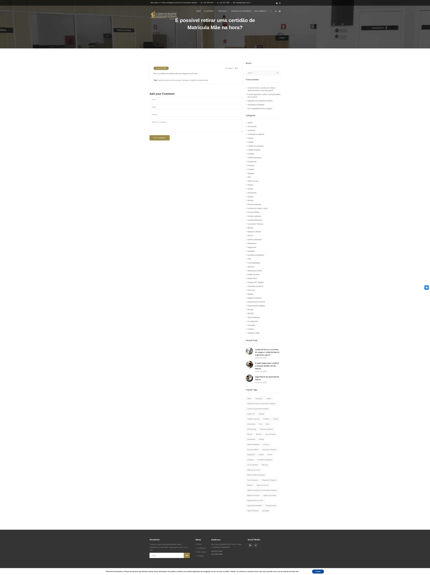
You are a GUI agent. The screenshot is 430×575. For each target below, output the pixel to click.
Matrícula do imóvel (253, 470)
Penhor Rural (252, 278)
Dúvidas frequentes (254, 204)
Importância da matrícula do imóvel (259, 101)
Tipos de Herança (253, 317)
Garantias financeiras (254, 220)
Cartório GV (251, 414)
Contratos (250, 165)
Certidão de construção (255, 146)
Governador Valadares (255, 224)
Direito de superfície (266, 429)
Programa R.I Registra (269, 480)
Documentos (251, 193)
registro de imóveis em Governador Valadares (262, 490)
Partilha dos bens (253, 274)
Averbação (251, 130)
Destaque (250, 173)
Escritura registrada (254, 216)
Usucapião (251, 325)
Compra (275, 419)
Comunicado (252, 161)
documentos (251, 439)
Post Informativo (252, 480)
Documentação (270, 434)
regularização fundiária (254, 505)
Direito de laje (251, 429)
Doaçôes (259, 434)
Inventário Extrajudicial (255, 255)
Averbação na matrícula (255, 134)
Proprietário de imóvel (255, 286)
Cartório (250, 138)
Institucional (251, 247)
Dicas (268, 424)
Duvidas (250, 197)
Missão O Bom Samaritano (256, 475)
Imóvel (270, 454)
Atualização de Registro (255, 105)
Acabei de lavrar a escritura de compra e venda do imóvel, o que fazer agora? (267, 352)
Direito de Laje (252, 181)
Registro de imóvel (253, 495)
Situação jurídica (271, 505)
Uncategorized (252, 321)
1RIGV (250, 123)
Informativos (251, 243)
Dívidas (250, 189)
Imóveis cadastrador (254, 239)
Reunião (250, 310)
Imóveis (250, 236)
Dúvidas (250, 200)
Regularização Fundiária (256, 306)
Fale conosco (201, 552)
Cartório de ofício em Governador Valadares (173, 80)
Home (199, 544)
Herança (250, 228)
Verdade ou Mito (253, 333)
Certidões (250, 154)
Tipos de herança (252, 510)
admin (230, 68)
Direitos (250, 185)
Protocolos (251, 290)
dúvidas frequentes (253, 444)
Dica (249, 177)
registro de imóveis (262, 485)
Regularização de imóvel (255, 500)
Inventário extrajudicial (264, 460)
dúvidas (261, 439)
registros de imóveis (269, 495)
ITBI (249, 259)
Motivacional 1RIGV (255, 271)
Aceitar (318, 571)
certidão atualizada (253, 419)
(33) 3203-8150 (208, 2)
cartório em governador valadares (258, 409)
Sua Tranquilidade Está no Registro (259, 108)
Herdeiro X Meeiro (254, 232)
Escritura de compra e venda (257, 208)
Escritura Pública (253, 212)
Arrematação (252, 126)
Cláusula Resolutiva (254, 158)
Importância (251, 454)
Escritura (266, 444)
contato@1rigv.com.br (243, 2)
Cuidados (250, 169)
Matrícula (250, 267)
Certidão (250, 142)
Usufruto (250, 329)
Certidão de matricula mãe (199, 80)
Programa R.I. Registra (255, 282)
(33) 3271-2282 (224, 2)
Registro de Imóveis (254, 298)
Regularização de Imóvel (256, 302)
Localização (201, 548)
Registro (250, 294)
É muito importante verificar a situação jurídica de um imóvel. (267, 366)
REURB (250, 313)
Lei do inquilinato (253, 263)
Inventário (251, 251)
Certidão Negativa (253, 150)
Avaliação (200, 556)
